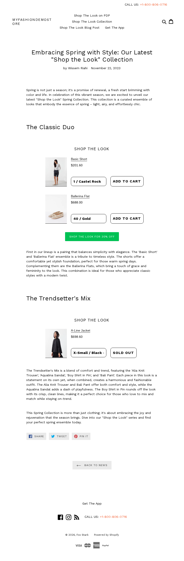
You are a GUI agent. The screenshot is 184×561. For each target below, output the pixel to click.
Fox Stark (82, 534)
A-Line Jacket (80, 330)
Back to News (95, 465)
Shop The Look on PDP (92, 15)
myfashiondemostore (32, 22)
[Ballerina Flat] (56, 209)
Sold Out (123, 353)
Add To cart (127, 181)
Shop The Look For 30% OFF (92, 236)
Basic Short (79, 159)
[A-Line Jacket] (56, 343)
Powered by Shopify (106, 534)
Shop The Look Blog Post (79, 27)
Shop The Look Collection (92, 21)
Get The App (114, 27)
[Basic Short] (56, 171)
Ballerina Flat (80, 196)
